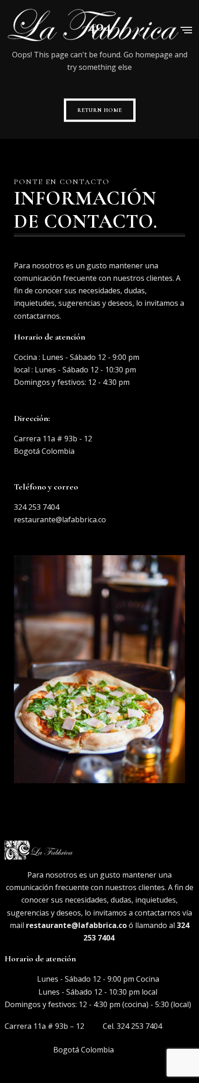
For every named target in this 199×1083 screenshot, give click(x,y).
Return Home (99, 110)
